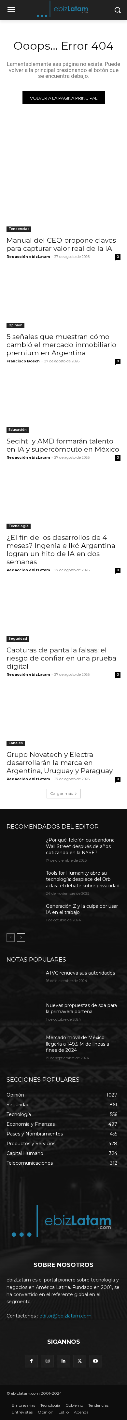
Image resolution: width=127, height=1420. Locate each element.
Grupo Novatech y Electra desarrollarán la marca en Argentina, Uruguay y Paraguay (60, 762)
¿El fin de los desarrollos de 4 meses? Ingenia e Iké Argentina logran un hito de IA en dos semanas (61, 549)
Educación (17, 430)
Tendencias (18, 229)
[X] (79, 1361)
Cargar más (61, 793)
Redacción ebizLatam (28, 256)
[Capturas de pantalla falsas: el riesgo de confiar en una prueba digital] (63, 613)
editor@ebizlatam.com (65, 1316)
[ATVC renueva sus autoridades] (24, 982)
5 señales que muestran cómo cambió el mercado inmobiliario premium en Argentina (61, 345)
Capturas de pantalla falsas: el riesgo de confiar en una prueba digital (61, 658)
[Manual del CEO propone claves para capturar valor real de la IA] (63, 203)
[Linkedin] (63, 1361)
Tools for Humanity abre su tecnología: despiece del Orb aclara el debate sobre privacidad (83, 879)
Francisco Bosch (23, 361)
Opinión (15, 325)
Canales (15, 743)
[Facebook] (31, 1361)
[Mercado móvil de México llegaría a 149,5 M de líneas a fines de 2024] (24, 1047)
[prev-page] (11, 937)
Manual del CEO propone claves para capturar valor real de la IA (61, 244)
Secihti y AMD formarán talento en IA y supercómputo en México (63, 445)
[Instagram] (47, 1361)
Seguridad (17, 639)
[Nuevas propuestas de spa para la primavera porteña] (24, 1014)
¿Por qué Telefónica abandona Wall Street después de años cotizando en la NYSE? (80, 846)
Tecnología (18, 526)
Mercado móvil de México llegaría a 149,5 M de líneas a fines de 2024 (77, 1044)
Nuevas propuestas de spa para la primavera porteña (81, 1008)
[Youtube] (95, 1361)
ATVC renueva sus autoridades (80, 973)
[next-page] (21, 937)
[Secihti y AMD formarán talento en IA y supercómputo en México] (63, 404)
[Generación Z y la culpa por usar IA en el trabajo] (24, 915)
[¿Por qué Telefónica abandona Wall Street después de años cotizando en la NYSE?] (24, 849)
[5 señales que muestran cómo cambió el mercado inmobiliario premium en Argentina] (63, 300)
